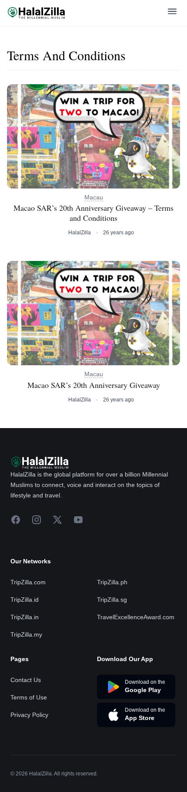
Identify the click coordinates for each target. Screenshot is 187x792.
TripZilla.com (28, 582)
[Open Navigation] (172, 12)
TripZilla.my (26, 634)
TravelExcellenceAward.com (135, 617)
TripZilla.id (24, 599)
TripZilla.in (24, 617)
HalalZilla (79, 233)
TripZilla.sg (112, 599)
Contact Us (25, 679)
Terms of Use (28, 697)
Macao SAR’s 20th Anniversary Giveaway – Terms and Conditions (93, 213)
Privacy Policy (29, 714)
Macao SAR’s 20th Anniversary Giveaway (93, 385)
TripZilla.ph (112, 582)
